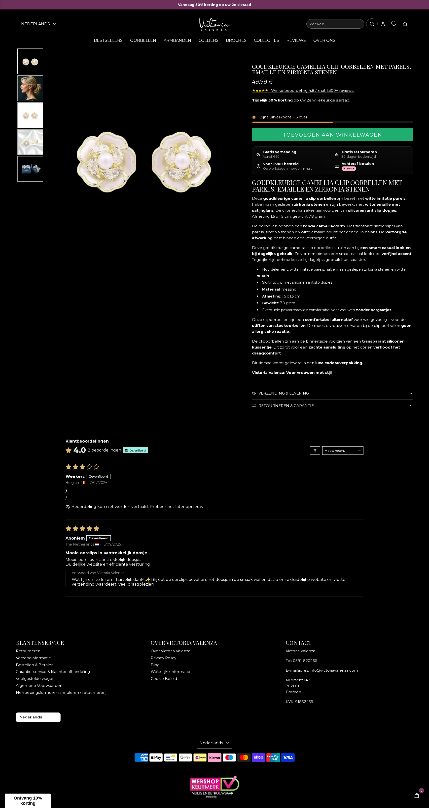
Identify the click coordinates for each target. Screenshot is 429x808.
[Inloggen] (383, 23)
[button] (28, 801)
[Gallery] (130, 157)
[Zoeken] (372, 23)
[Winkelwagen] (404, 23)
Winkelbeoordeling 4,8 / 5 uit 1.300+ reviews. (303, 90)
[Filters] (315, 450)
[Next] (237, 157)
